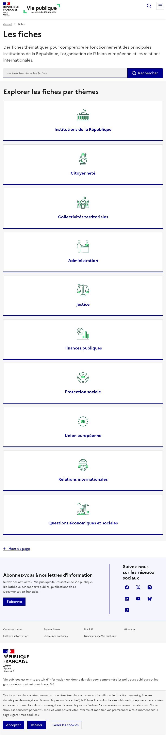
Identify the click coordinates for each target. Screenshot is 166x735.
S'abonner (14, 601)
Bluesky (150, 599)
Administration (83, 260)
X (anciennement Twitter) (138, 587)
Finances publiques (83, 348)
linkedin (127, 599)
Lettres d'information (15, 636)
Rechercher (149, 6)
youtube (138, 599)
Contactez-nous (12, 629)
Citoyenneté (83, 173)
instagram (150, 587)
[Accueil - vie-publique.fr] (41, 9)
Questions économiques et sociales (83, 523)
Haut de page (19, 548)
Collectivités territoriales (83, 217)
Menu (160, 6)
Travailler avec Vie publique (100, 636)
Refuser (36, 724)
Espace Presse (52, 629)
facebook (127, 587)
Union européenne (83, 435)
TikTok (127, 610)
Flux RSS (88, 629)
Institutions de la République (83, 129)
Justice (83, 304)
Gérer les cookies (65, 724)
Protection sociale (83, 392)
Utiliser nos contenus (56, 636)
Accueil (7, 24)
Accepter (13, 724)
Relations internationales (83, 479)
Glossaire (129, 629)
